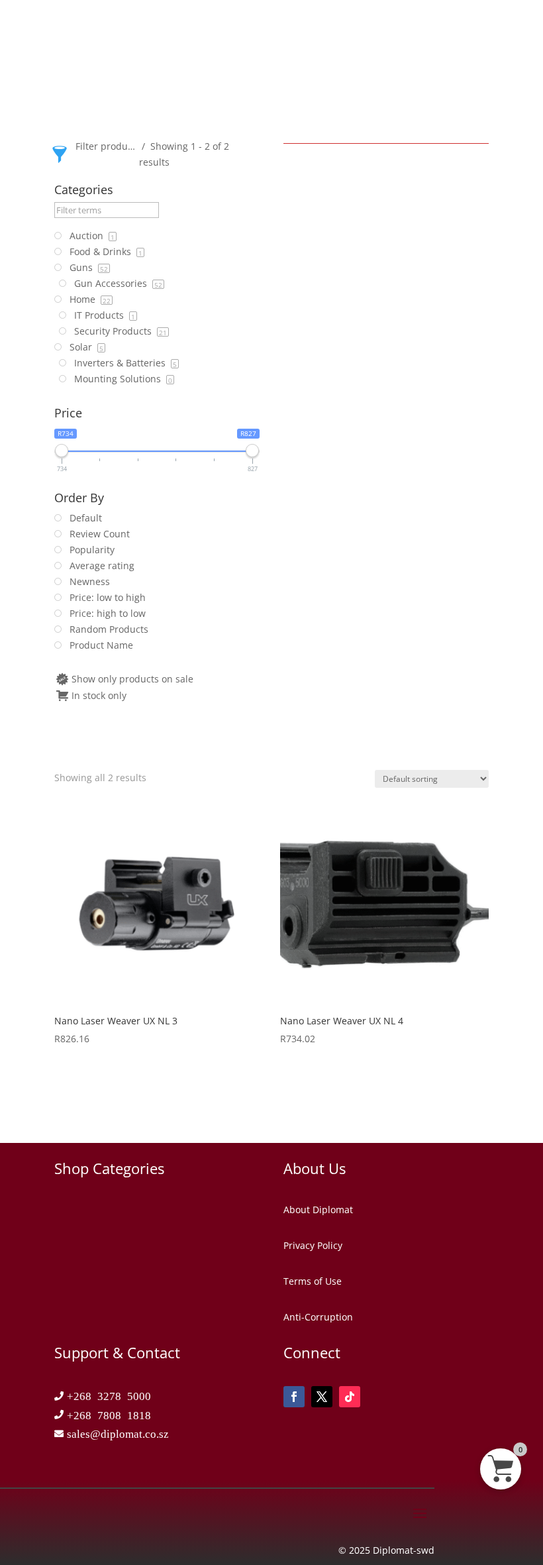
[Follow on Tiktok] (349, 1396)
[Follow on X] (321, 1396)
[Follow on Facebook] (294, 1396)
